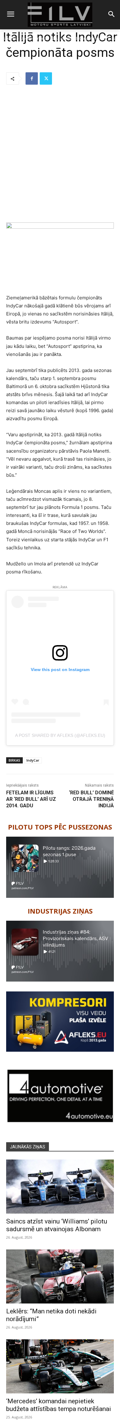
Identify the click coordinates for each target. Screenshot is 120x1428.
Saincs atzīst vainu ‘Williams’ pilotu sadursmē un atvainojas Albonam (56, 1225)
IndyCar (32, 760)
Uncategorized (33, 38)
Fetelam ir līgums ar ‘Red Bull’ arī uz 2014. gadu (31, 799)
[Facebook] (32, 78)
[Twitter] (46, 78)
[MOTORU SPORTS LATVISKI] (60, 14)
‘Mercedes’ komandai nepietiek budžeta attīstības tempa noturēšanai (58, 1405)
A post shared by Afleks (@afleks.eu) (60, 735)
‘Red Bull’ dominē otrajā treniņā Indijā (91, 799)
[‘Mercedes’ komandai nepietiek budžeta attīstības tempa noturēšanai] (60, 1366)
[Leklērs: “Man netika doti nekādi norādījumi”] (60, 1276)
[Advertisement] (60, 154)
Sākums (9, 38)
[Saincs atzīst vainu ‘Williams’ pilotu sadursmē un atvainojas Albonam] (60, 1187)
